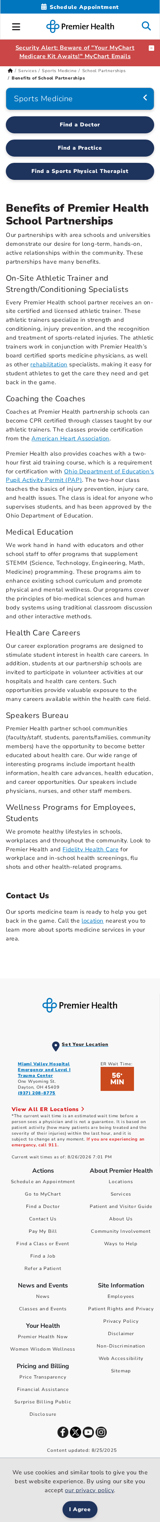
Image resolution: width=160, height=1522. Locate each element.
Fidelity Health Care (90, 849)
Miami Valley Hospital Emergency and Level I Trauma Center (44, 1070)
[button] (16, 25)
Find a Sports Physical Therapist (80, 171)
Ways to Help (120, 1244)
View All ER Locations (46, 1109)
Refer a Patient (42, 1268)
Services (27, 71)
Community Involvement (121, 1231)
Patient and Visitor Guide (121, 1206)
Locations (121, 1182)
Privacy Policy (121, 1321)
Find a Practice (80, 148)
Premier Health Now (43, 1337)
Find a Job (43, 1256)
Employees (121, 1296)
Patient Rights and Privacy (121, 1309)
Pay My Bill (43, 1231)
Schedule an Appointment (43, 1182)
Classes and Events (43, 1309)
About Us (121, 1219)
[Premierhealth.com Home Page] (10, 71)
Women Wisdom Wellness (42, 1349)
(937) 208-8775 (37, 1093)
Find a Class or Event (42, 1244)
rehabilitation (48, 364)
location (93, 921)
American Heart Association (70, 438)
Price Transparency (42, 1377)
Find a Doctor (80, 124)
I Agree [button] (80, 1509)
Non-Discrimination (121, 1346)
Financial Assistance (43, 1389)
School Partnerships (104, 71)
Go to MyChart (43, 1194)
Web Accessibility (121, 1358)
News (43, 1296)
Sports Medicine (59, 71)
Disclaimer (121, 1333)
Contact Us (43, 1219)
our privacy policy (89, 1490)
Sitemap (121, 1371)
